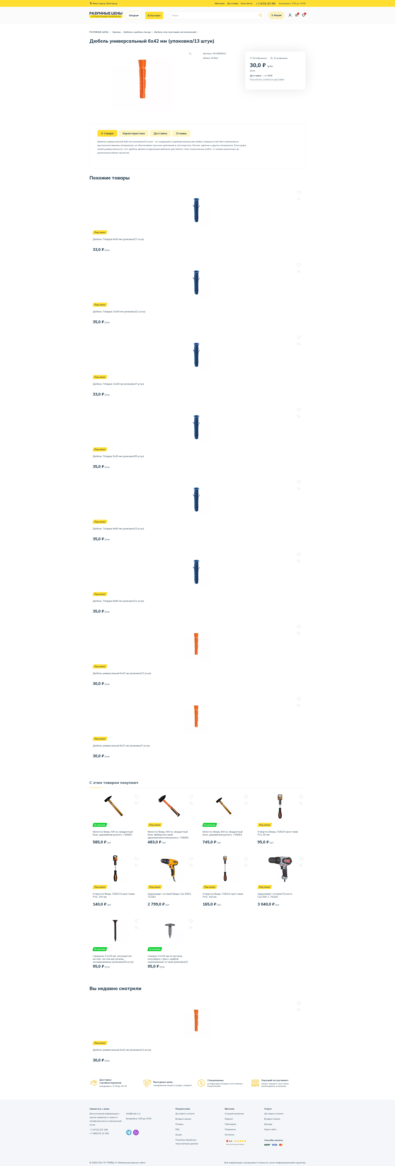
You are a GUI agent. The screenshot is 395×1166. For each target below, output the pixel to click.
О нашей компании (234, 1113)
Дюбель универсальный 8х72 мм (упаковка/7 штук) (121, 745)
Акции (178, 1134)
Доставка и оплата (184, 1113)
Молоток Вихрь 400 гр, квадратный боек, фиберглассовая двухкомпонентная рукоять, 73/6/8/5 (168, 834)
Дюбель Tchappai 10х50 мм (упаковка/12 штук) (119, 311)
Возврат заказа (183, 1119)
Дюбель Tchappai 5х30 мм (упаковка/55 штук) (118, 456)
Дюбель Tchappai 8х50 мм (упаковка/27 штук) (118, 239)
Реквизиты (230, 1129)
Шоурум (134, 15)
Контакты (246, 3)
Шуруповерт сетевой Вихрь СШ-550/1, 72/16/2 (169, 895)
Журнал (229, 1119)
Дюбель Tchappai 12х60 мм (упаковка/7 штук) (118, 383)
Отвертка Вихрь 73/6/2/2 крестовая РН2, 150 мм (223, 895)
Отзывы (179, 1124)
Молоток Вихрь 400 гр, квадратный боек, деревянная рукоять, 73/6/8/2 (113, 833)
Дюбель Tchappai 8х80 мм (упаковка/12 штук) (118, 600)
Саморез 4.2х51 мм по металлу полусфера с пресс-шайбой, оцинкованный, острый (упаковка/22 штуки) (168, 959)
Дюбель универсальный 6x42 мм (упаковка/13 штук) (122, 673)
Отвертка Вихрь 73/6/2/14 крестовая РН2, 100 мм (114, 895)
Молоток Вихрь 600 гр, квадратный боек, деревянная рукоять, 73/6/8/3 (223, 833)
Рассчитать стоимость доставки (267, 79)
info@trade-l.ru (133, 1113)
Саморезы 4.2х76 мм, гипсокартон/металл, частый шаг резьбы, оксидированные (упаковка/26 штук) (113, 959)
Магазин (220, 3)
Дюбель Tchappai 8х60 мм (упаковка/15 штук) (118, 528)
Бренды (268, 1124)
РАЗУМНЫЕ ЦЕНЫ (99, 32)
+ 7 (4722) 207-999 (265, 3)
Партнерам (230, 1124)
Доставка (232, 3)
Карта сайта (270, 1129)
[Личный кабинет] (290, 15)
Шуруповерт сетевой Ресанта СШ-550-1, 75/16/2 (275, 895)
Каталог (155, 15)
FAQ (177, 1129)
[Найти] (260, 15)
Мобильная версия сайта (131, 1162)
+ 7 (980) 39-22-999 (99, 1133)
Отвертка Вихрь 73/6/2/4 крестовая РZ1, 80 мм (278, 833)
